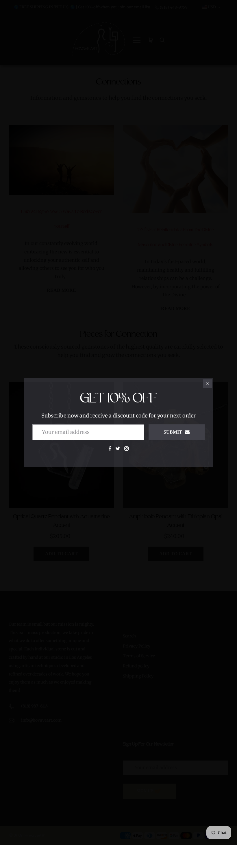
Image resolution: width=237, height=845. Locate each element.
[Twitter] (117, 448)
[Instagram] (126, 448)
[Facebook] (109, 448)
